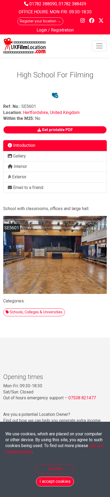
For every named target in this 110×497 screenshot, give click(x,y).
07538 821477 (82, 397)
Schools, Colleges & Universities (35, 312)
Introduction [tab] (23, 145)
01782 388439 (72, 3)
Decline (55, 468)
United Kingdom (65, 112)
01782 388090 (43, 3)
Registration (62, 30)
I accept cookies (55, 481)
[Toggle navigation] (99, 46)
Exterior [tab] (18, 176)
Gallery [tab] (19, 156)
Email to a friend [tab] (27, 187)
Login (42, 30)
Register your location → (40, 21)
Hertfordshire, (36, 112)
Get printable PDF (57, 130)
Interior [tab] (20, 166)
